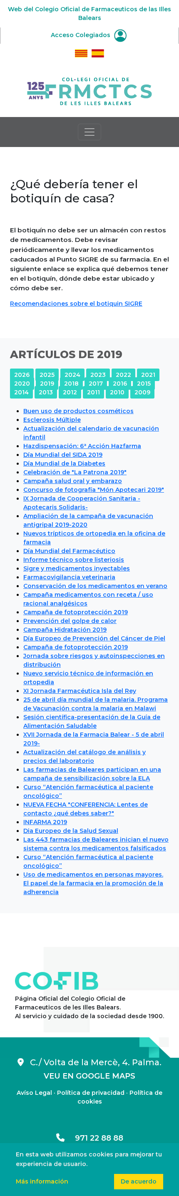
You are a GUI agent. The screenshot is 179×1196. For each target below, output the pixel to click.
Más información (42, 1181)
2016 (120, 383)
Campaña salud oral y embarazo (72, 481)
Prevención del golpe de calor (70, 621)
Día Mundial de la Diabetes (64, 463)
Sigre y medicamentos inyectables (76, 568)
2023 (98, 375)
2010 (117, 392)
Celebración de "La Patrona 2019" (75, 472)
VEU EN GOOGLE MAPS (89, 1076)
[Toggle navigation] (89, 132)
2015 (144, 383)
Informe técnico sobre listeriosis (73, 559)
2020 (22, 383)
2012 (70, 392)
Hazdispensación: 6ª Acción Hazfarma (82, 446)
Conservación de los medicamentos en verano (95, 586)
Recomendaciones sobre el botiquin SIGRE (76, 303)
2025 (47, 375)
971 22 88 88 (94, 1138)
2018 (71, 383)
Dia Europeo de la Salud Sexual (70, 831)
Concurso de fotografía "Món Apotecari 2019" (93, 489)
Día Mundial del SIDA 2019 (62, 454)
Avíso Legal (34, 1092)
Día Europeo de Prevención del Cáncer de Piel (94, 638)
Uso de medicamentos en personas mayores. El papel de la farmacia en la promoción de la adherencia (93, 883)
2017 (96, 383)
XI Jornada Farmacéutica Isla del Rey (79, 691)
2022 (123, 375)
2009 (142, 392)
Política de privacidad (90, 1092)
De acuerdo (139, 1181)
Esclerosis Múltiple (52, 420)
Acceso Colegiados (81, 35)
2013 (46, 392)
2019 (47, 383)
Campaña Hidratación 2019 (65, 629)
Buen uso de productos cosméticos (78, 411)
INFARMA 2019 (45, 822)
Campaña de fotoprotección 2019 (75, 612)
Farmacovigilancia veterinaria (69, 577)
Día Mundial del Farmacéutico (69, 551)
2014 (21, 392)
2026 (22, 375)
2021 (148, 375)
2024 (72, 375)
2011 (93, 392)
